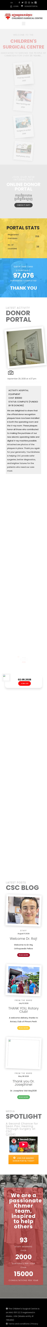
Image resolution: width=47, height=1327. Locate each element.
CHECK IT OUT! (23, 205)
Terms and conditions (19, 1323)
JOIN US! (24, 686)
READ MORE (23, 955)
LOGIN (15, 6)
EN (12, 2)
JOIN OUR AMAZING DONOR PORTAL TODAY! (23, 1159)
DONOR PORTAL (31, 6)
